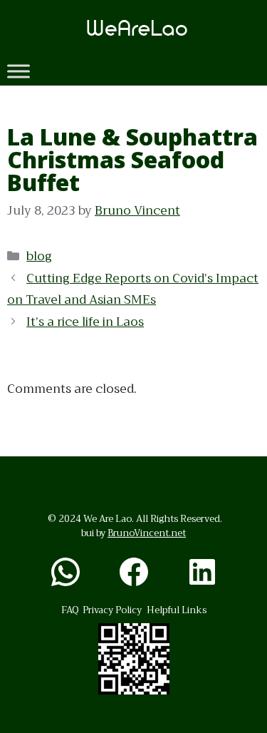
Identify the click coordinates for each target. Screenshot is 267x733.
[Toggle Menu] (18, 71)
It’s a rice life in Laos (85, 322)
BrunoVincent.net (147, 533)
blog (39, 256)
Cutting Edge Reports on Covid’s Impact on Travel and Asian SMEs (132, 289)
